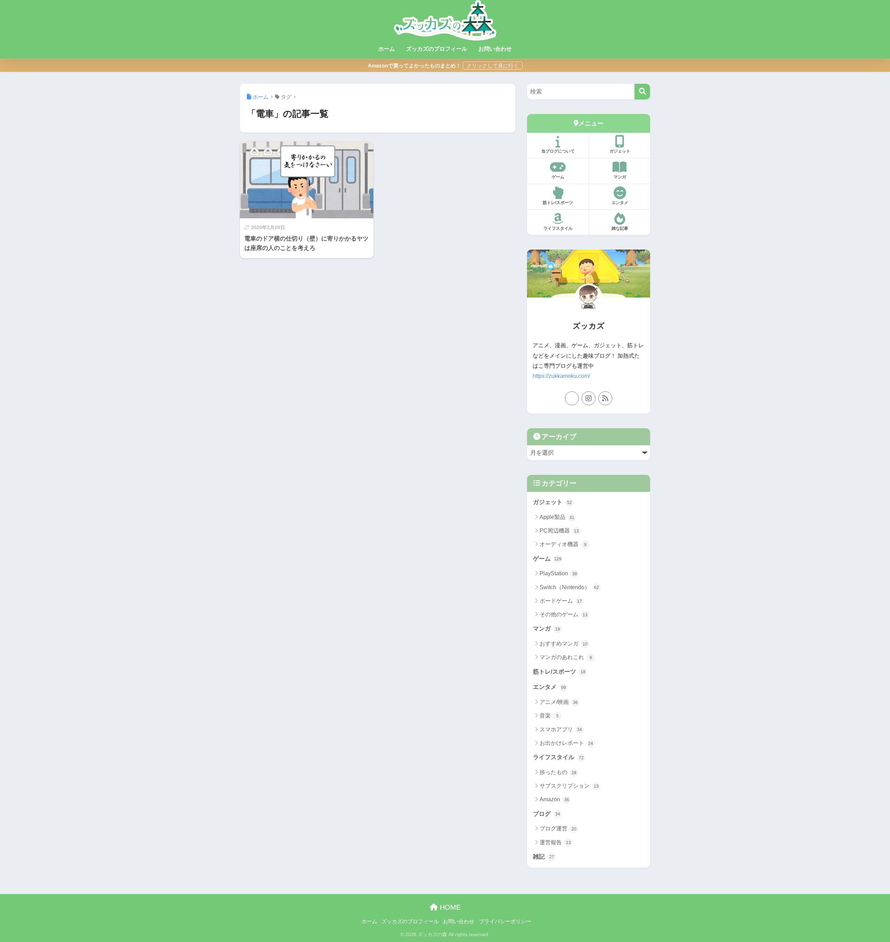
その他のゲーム (564, 614)
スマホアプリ (561, 729)
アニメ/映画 (559, 702)
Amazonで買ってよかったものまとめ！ (414, 65)
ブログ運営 (558, 828)
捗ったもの (558, 772)
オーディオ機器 (563, 544)
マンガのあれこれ (566, 657)
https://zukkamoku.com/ (561, 376)
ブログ (546, 814)
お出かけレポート (566, 743)
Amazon (554, 799)
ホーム (386, 49)
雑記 (543, 856)
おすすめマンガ (564, 644)
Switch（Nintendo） (569, 587)
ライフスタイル (558, 228)
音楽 (549, 715)
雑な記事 (620, 228)
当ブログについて (558, 151)
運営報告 (555, 842)
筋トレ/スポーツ (558, 202)
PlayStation (558, 573)
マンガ (620, 176)
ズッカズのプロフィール (436, 49)
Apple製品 (557, 517)
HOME (449, 907)
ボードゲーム (561, 601)
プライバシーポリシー (505, 921)
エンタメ (620, 202)
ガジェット (619, 151)
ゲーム (558, 176)
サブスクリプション (569, 786)
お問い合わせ (495, 49)
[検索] (642, 91)
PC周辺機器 (559, 531)
